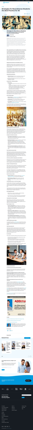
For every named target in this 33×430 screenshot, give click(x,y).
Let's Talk (27, 380)
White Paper (23, 407)
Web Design (10, 428)
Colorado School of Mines (5, 422)
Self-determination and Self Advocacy (12, 322)
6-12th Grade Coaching (5, 407)
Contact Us (13, 408)
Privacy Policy (8, 428)
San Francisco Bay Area (5, 416)
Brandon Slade (9, 335)
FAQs (22, 408)
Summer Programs (14, 410)
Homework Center (27, 0)
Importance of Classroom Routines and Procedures (14, 320)
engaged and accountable (15, 102)
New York (3, 413)
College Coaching (4, 408)
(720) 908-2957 (18, 0)
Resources (13, 407)
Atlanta (3, 417)
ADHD (18, 140)
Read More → (8, 352)
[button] (28, 2)
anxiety (25, 42)
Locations (23, 0)
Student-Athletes (4, 410)
